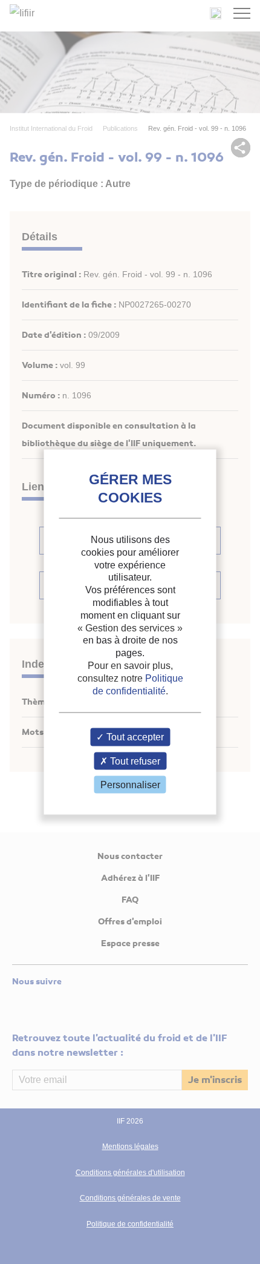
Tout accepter (134, 737)
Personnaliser (130, 784)
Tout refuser (134, 760)
